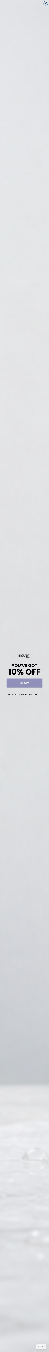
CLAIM (24, 683)
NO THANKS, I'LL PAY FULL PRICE (24, 694)
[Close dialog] (46, 3)
